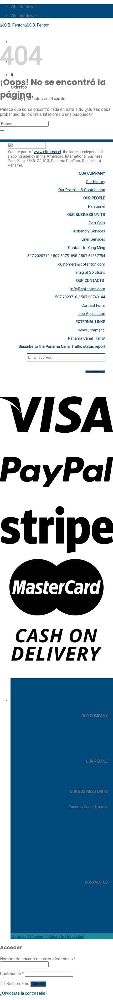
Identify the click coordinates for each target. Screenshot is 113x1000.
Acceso (38, 984)
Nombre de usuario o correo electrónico (38, 958)
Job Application (91, 314)
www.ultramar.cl (47, 152)
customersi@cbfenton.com (81, 264)
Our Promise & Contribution (81, 190)
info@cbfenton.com (87, 289)
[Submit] (2, 130)
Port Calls (97, 223)
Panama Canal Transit (86, 338)
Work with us (97, 912)
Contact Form (93, 305)
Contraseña (12, 973)
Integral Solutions (90, 272)
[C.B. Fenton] (24, 25)
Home (102, 700)
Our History (95, 182)
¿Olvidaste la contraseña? (23, 993)
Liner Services (93, 239)
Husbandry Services (88, 231)
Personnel (96, 206)
